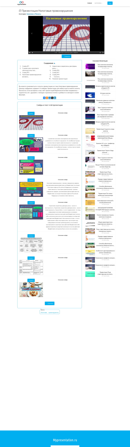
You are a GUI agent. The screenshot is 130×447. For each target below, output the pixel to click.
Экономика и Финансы (33, 14)
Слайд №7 (55, 72)
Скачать (67, 56)
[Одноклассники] (47, 98)
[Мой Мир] (49, 98)
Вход (110, 3)
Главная (89, 3)
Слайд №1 (25, 66)
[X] (52, 98)
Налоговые (44, 312)
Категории (98, 3)
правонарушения (53, 312)
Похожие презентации (59, 79)
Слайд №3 (25, 72)
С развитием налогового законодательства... (30, 69)
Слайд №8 (55, 74)
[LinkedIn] (55, 98)
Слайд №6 (55, 70)
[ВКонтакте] (44, 98)
